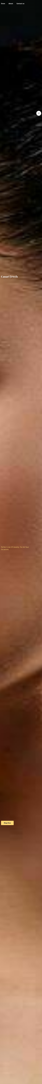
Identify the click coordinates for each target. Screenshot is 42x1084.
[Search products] (39, 113)
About (11, 3)
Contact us (20, 3)
